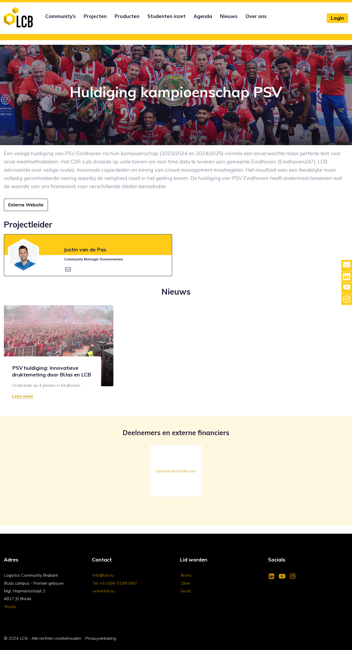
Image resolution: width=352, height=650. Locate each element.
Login (337, 18)
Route (10, 606)
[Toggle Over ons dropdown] (244, 23)
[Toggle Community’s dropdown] (44, 23)
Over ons (256, 16)
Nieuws (229, 16)
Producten (127, 16)
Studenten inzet (166, 16)
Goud (185, 590)
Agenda (203, 16)
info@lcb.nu (103, 575)
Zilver (185, 583)
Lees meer (22, 396)
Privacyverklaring (100, 638)
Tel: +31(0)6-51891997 (115, 583)
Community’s (60, 16)
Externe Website (26, 204)
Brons (186, 575)
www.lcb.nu (104, 590)
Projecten (95, 16)
